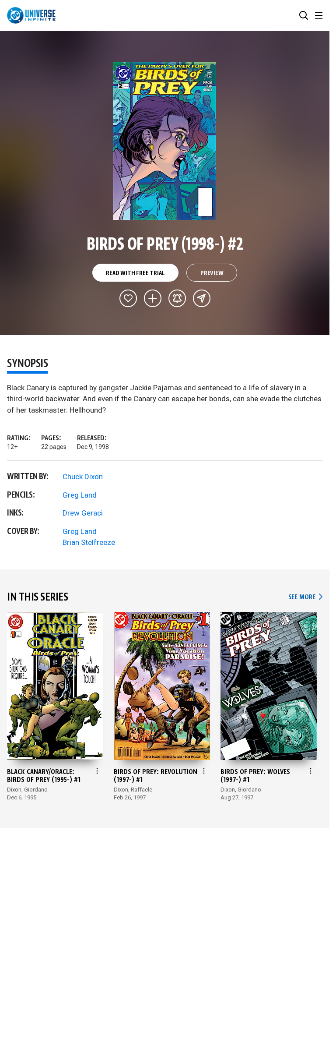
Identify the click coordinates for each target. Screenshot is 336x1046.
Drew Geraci (83, 513)
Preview (212, 273)
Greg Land (80, 495)
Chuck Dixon (83, 476)
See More (305, 597)
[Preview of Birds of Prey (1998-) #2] (164, 141)
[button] (303, 15)
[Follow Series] (177, 298)
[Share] (201, 298)
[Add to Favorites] (128, 298)
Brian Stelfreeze (89, 542)
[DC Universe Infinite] (31, 15)
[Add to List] (152, 298)
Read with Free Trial (135, 273)
